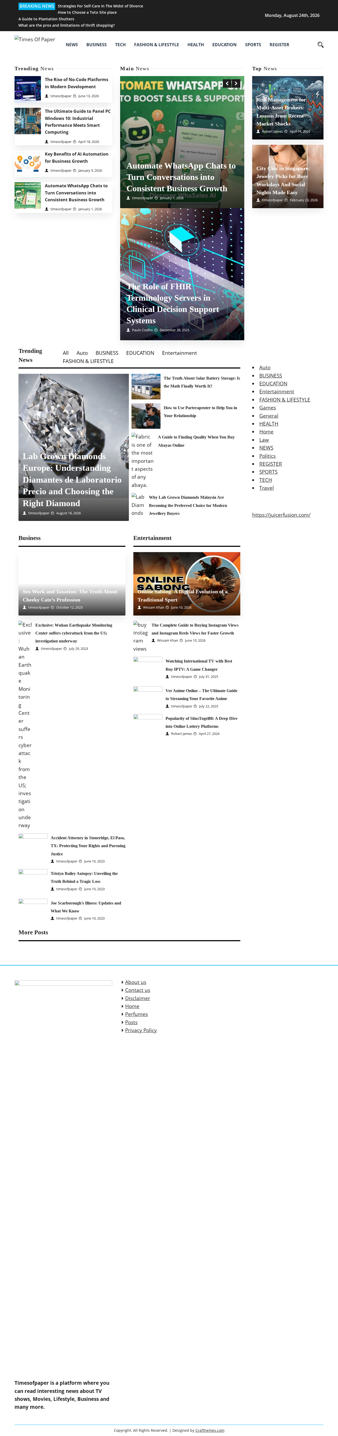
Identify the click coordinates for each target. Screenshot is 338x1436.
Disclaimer (137, 998)
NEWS (72, 45)
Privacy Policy (141, 1030)
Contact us (137, 990)
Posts (131, 1022)
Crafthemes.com (209, 1430)
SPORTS (253, 45)
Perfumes (136, 1014)
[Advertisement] (182, 121)
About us (135, 982)
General (268, 415)
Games (267, 407)
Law (264, 439)
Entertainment (179, 352)
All (66, 352)
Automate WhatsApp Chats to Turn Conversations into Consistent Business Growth (76, 193)
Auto (82, 352)
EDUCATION (224, 45)
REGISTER (279, 45)
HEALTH (195, 45)
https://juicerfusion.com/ (281, 514)
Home (266, 431)
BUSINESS (96, 45)
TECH (120, 45)
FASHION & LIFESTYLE (156, 45)
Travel (266, 487)
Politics (267, 455)
